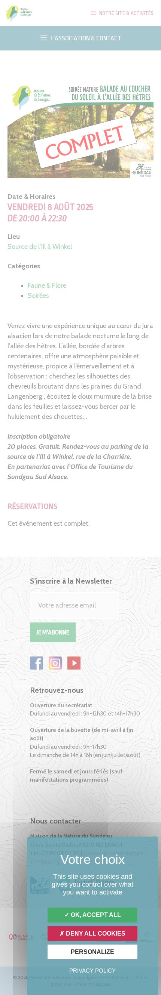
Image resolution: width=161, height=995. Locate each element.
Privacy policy (92, 970)
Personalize (92, 952)
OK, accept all (95, 915)
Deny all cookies (94, 933)
